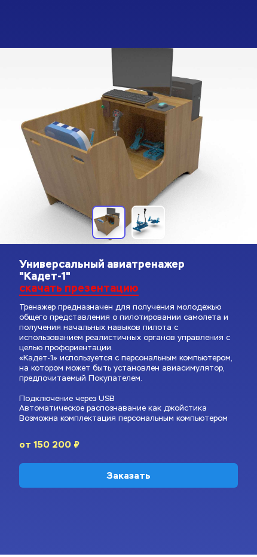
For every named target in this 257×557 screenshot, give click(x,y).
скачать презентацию (79, 288)
